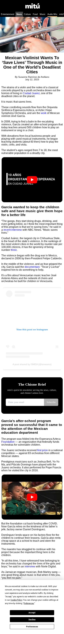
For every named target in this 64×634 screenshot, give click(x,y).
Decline (32, 620)
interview (30, 566)
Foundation (8, 441)
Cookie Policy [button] (16, 600)
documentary (32, 266)
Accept (32, 613)
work (44, 113)
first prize (42, 450)
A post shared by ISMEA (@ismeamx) (32, 364)
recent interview (12, 229)
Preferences (32, 627)
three (14, 250)
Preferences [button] (29, 603)
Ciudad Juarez (31, 93)
